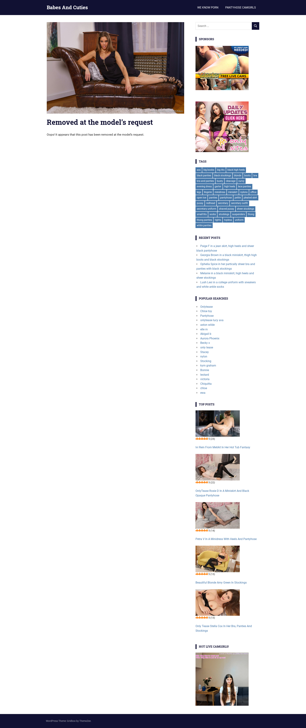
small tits (202, 214)
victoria (204, 379)
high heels (229, 186)
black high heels (236, 169)
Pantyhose (207, 315)
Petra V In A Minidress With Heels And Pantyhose (226, 539)
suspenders (238, 214)
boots (247, 175)
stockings (224, 214)
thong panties (204, 219)
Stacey (204, 352)
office (253, 192)
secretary (223, 203)
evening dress (204, 186)
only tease (206, 347)
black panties (204, 175)
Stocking (205, 361)
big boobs (208, 169)
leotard (204, 374)
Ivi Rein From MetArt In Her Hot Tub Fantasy (223, 447)
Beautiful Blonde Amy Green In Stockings (221, 582)
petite (238, 197)
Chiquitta (206, 383)
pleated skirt (250, 197)
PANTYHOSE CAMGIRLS (240, 7)
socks (212, 214)
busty (220, 181)
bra (255, 175)
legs (199, 192)
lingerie (208, 192)
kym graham (208, 365)
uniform (239, 219)
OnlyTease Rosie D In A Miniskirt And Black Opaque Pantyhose (222, 493)
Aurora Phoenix (209, 338)
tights (218, 219)
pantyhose (226, 197)
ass (199, 169)
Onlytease (206, 306)
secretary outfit (239, 203)
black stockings (222, 175)
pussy (200, 203)
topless (228, 219)
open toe (201, 197)
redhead (210, 203)
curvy (241, 181)
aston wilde (207, 324)
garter (218, 186)
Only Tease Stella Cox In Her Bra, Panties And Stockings (224, 628)
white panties (204, 225)
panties (213, 197)
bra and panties (205, 181)
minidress (220, 192)
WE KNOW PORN (207, 7)
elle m (204, 329)
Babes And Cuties (67, 7)
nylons (244, 192)
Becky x (205, 343)
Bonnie (204, 370)
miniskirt (232, 192)
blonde (237, 175)
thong (251, 214)
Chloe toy (206, 311)
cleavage (231, 181)
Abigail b (205, 333)
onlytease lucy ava (211, 320)
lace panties (244, 186)
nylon (203, 356)
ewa (202, 392)
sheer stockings (245, 208)
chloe (203, 388)
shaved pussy (226, 208)
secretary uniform (206, 208)
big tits (221, 169)
